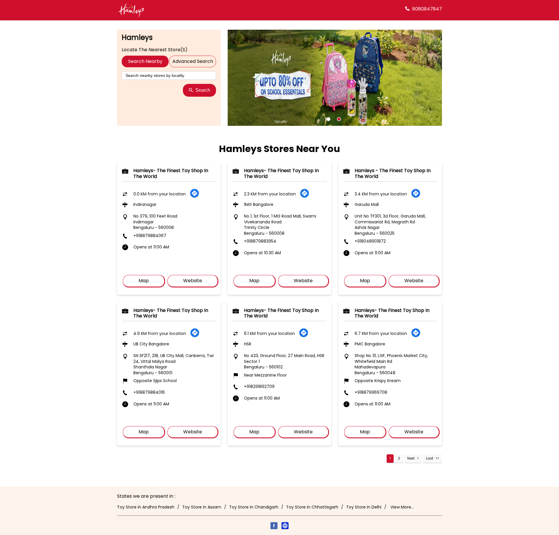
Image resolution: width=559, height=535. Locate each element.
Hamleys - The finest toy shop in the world (393, 173)
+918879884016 (149, 392)
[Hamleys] (131, 10)
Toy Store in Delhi (363, 507)
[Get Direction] (194, 196)
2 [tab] (339, 119)
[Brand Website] (285, 527)
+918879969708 (371, 392)
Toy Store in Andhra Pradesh (145, 507)
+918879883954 (260, 241)
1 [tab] (328, 119)
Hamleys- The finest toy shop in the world (170, 173)
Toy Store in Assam (201, 507)
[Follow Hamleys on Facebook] (274, 527)
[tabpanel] (335, 78)
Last (429, 458)
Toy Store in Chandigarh (253, 507)
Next (411, 458)
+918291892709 (259, 386)
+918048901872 (370, 241)
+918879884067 (149, 236)
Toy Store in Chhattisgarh (312, 507)
